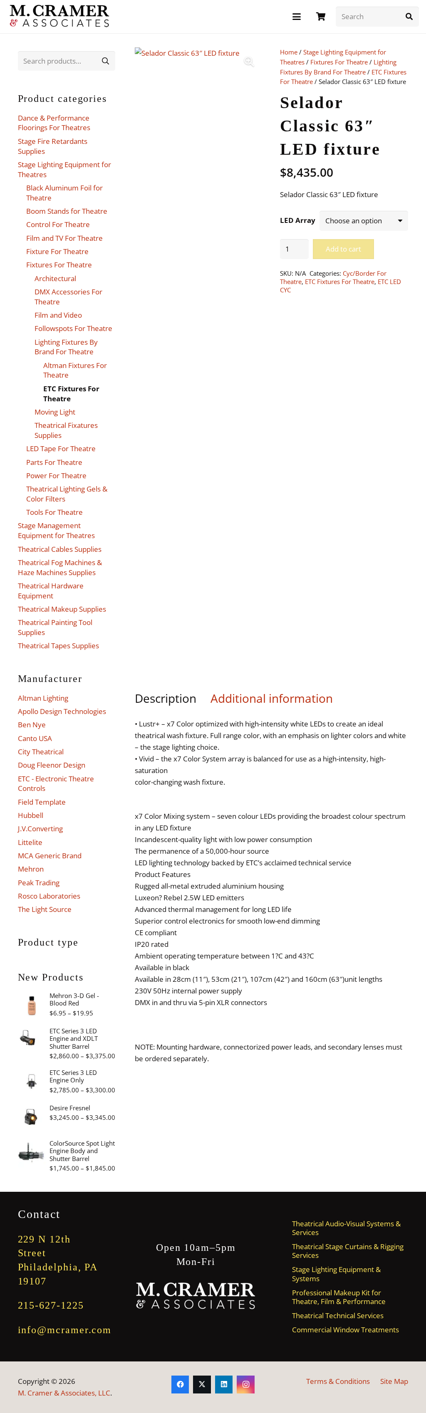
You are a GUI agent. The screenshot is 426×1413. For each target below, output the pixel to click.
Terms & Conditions (338, 1381)
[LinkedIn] (224, 1384)
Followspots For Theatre (73, 328)
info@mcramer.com (65, 1329)
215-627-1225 (51, 1305)
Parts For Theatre (54, 462)
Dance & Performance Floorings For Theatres (54, 123)
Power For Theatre (56, 475)
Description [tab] (165, 698)
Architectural (55, 278)
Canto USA (35, 738)
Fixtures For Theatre (339, 62)
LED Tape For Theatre (61, 448)
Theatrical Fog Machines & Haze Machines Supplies (60, 567)
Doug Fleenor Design (51, 765)
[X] (202, 1384)
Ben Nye (32, 724)
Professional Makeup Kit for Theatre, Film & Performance (339, 1297)
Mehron (31, 869)
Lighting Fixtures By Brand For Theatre (66, 347)
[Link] (321, 16)
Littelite (30, 842)
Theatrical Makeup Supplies (62, 609)
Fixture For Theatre (57, 251)
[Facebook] (180, 1384)
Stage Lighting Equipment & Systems (336, 1274)
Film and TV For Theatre (64, 238)
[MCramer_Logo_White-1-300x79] (196, 1296)
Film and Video (58, 315)
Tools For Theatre (54, 512)
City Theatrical (41, 751)
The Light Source (45, 909)
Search (106, 60)
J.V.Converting (40, 828)
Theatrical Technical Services (338, 1315)
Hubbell (30, 815)
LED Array (297, 220)
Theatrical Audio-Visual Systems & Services (346, 1228)
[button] (296, 16)
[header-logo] (60, 16)
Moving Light (55, 412)
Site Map (394, 1381)
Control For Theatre (58, 224)
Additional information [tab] (272, 698)
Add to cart (343, 249)
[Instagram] (246, 1384)
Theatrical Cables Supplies (60, 549)
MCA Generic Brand (50, 855)
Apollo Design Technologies (62, 711)
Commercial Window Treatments (345, 1329)
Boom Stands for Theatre (66, 211)
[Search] (409, 17)
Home (288, 52)
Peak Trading (38, 882)
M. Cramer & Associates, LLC (64, 1393)
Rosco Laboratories (49, 896)
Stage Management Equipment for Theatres (56, 530)
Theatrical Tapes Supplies (58, 645)
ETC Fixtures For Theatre (339, 281)
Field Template (42, 802)
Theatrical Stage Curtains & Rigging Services (348, 1251)
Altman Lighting (43, 698)
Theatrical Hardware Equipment (51, 590)
